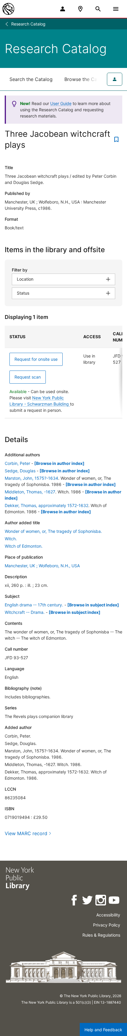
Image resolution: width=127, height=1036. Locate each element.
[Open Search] (98, 9)
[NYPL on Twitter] (88, 901)
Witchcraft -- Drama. (25, 612)
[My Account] (62, 9)
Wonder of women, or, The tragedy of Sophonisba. (53, 531)
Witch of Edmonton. (24, 546)
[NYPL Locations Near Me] (80, 9)
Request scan (27, 376)
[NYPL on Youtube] (114, 901)
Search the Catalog (31, 79)
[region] (63, 372)
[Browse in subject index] (93, 604)
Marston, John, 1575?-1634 (31, 478)
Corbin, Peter (17, 463)
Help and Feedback (103, 1029)
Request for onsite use (36, 359)
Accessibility (108, 914)
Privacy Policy (106, 924)
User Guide (60, 103)
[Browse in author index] (59, 463)
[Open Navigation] (116, 9)
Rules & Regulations (101, 935)
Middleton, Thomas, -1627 (30, 491)
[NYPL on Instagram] (101, 901)
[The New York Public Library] (8, 9)
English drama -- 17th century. (34, 604)
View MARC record (26, 833)
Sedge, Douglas (20, 470)
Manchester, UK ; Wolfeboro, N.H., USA (42, 565)
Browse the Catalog (86, 79)
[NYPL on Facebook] (74, 901)
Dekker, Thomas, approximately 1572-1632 (46, 505)
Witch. (11, 538)
